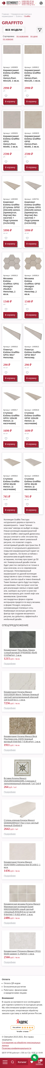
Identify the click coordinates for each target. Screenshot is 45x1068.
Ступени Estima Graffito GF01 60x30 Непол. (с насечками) (32, 484)
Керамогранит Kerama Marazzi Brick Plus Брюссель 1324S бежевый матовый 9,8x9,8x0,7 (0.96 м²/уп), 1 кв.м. (22, 739)
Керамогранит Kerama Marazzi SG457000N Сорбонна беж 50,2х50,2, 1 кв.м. (22, 864)
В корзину (10, 101)
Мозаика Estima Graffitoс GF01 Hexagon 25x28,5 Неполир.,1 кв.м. (11, 286)
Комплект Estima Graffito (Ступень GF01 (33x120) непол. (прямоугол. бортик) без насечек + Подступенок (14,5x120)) (33, 212)
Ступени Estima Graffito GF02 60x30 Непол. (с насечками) (11, 484)
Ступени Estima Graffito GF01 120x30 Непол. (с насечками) (11, 418)
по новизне (8, 39)
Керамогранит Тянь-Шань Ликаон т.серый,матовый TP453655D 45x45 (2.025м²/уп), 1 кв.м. (20, 652)
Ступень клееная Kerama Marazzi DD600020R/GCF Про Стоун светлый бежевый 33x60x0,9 (21, 823)
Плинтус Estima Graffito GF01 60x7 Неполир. (11, 353)
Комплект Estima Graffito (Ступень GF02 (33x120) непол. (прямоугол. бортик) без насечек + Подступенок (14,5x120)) (11, 212)
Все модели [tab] (13, 29)
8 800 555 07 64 (28, 1)
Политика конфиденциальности (16, 1048)
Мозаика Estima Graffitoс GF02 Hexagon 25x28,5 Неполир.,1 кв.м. (32, 286)
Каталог (22, 1062)
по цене (34, 36)
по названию (22, 36)
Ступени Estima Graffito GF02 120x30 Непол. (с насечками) (32, 418)
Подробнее (10, 663)
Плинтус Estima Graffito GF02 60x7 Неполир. (32, 353)
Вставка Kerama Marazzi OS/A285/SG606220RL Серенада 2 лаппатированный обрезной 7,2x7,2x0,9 (22, 781)
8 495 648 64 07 (28, 3)
